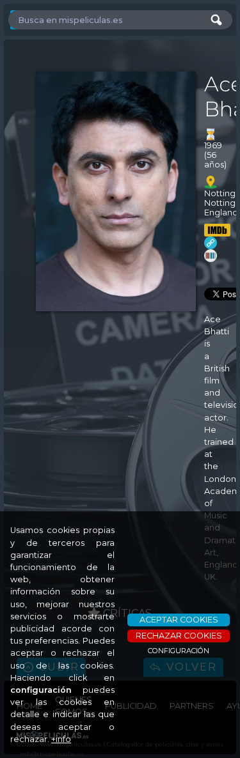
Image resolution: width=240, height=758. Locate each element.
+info (61, 739)
